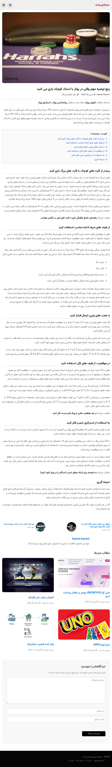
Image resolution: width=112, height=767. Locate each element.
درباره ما (89, 760)
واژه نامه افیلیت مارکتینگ (40, 644)
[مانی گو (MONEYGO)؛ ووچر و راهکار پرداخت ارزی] (84, 573)
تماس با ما (80, 760)
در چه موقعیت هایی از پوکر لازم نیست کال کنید (75, 413)
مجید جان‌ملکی (48, 603)
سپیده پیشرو (105, 601)
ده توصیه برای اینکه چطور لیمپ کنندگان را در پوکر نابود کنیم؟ (68, 472)
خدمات (71, 760)
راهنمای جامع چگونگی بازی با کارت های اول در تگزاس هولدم (69, 218)
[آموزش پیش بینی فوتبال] (28, 575)
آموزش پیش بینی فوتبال (41, 597)
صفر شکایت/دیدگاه (69, 94)
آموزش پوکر (90, 103)
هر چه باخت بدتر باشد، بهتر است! (19, 526)
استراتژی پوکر (44, 103)
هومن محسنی (104, 650)
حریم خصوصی (99, 760)
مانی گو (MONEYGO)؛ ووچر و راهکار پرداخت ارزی (86, 594)
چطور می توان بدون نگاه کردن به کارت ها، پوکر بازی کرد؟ (95, 527)
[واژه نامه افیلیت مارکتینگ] (28, 624)
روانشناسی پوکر (60, 103)
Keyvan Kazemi (103, 94)
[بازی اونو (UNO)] (84, 624)
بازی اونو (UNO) (101, 645)
